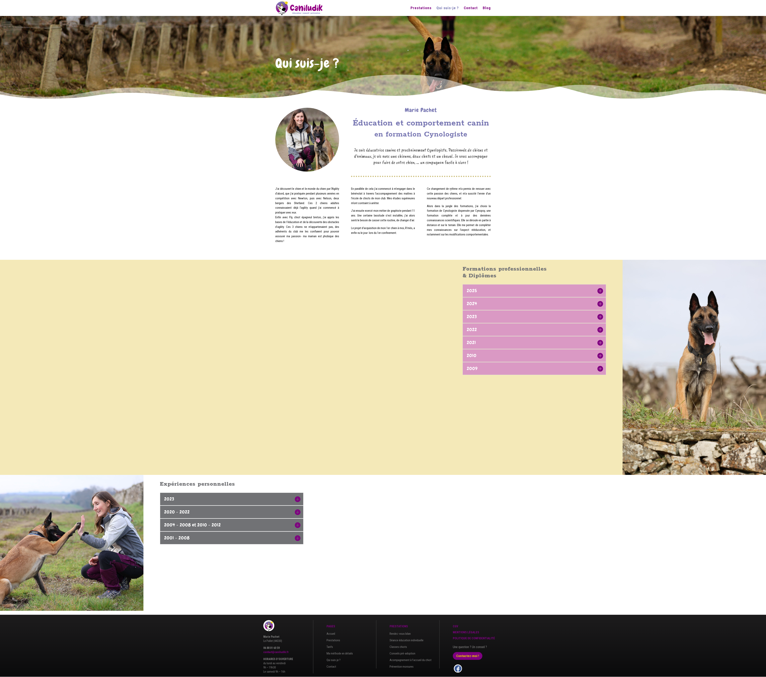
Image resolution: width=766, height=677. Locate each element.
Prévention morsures (402, 666)
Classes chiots (398, 647)
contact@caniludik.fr (276, 652)
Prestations (421, 8)
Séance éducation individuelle (406, 640)
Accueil (331, 633)
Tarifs (330, 647)
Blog (487, 8)
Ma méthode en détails (340, 653)
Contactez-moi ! (467, 656)
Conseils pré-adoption (402, 653)
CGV (455, 626)
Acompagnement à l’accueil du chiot (410, 660)
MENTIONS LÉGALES (466, 632)
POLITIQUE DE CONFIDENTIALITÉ (474, 638)
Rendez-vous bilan (400, 633)
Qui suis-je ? (447, 8)
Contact (471, 8)
